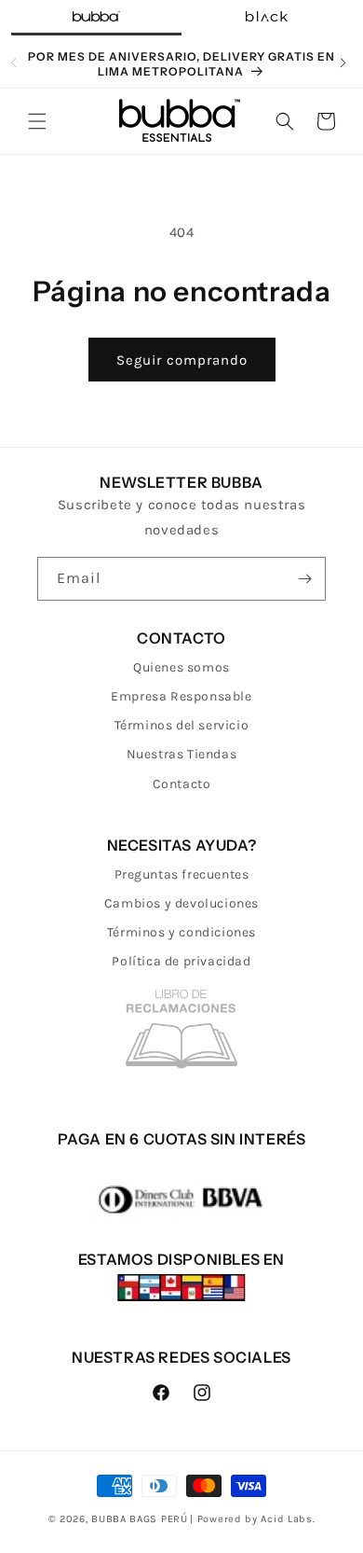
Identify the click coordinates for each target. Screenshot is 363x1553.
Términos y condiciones (181, 932)
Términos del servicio (181, 725)
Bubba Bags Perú (139, 1519)
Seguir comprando (182, 360)
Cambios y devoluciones (181, 903)
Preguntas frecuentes (181, 874)
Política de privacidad (181, 961)
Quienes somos (181, 667)
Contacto (182, 784)
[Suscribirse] (304, 579)
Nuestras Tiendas (182, 754)
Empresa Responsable (181, 696)
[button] (37, 121)
